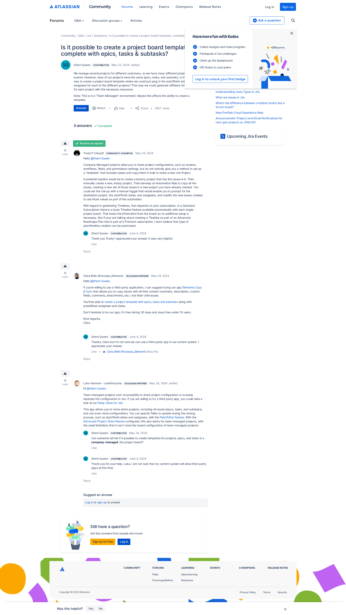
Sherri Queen (82, 65)
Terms (266, 592)
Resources (187, 580)
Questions (100, 35)
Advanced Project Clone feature (104, 421)
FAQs (155, 574)
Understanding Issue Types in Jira (238, 91)
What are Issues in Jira (230, 97)
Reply (87, 251)
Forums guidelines (162, 580)
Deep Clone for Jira (110, 403)
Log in (269, 7)
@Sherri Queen (100, 158)
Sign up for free (103, 541)
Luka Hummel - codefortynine (102, 383)
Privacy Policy (248, 592)
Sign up (288, 7)
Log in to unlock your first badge (220, 79)
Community (100, 6)
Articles (136, 20)
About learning (189, 574)
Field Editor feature (172, 417)
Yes (90, 608)
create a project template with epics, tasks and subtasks (141, 301)
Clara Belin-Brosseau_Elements (103, 275)
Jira (88, 35)
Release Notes (210, 6)
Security (282, 592)
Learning (146, 6)
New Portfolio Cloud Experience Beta (239, 112)
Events (164, 6)
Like (94, 244)
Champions (184, 6)
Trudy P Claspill (93, 153)
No (101, 608)
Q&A (78, 20)
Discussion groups (106, 20)
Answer (81, 108)
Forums (127, 6)
